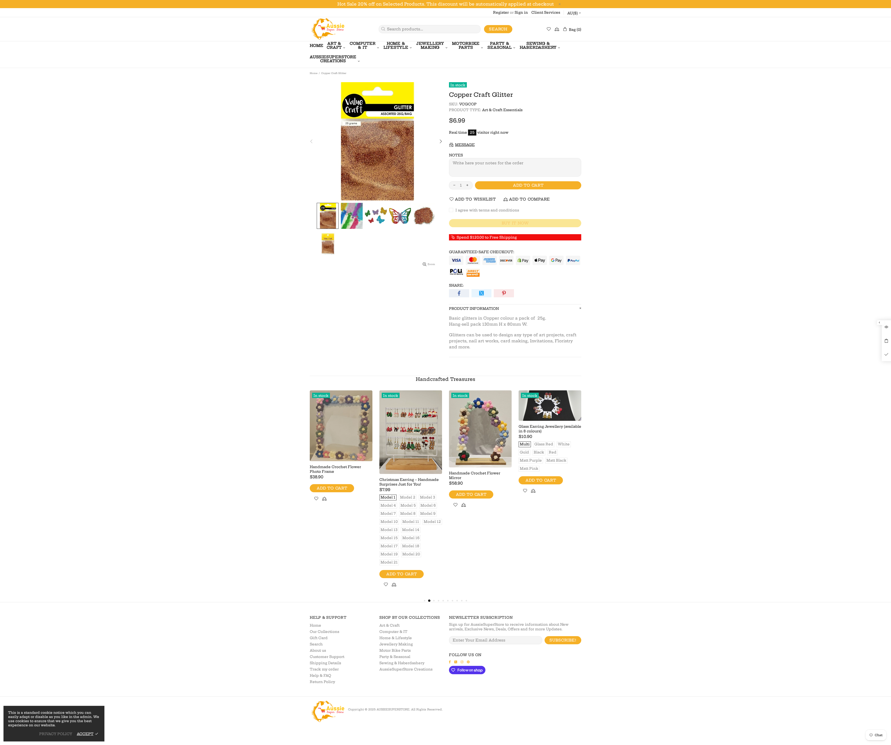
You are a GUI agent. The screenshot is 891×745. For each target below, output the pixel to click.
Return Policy (322, 682)
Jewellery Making (396, 644)
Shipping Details (325, 663)
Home (313, 73)
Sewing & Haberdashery (401, 663)
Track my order (324, 669)
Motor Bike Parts (395, 650)
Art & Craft (389, 625)
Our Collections (324, 631)
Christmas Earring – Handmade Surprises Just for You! (409, 481)
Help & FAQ (320, 675)
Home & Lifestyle (395, 638)
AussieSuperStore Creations (406, 669)
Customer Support (327, 656)
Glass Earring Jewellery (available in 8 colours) (550, 428)
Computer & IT (393, 631)
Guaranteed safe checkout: (481, 252)
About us (318, 650)
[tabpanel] (341, 451)
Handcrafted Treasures (445, 379)
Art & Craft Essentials (502, 110)
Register (501, 12)
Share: (456, 285)
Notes (456, 155)
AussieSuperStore (327, 29)
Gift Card (319, 638)
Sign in (521, 12)
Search (498, 29)
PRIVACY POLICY (55, 734)
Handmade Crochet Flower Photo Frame (335, 469)
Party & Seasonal (394, 656)
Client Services (545, 12)
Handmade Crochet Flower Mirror (474, 475)
